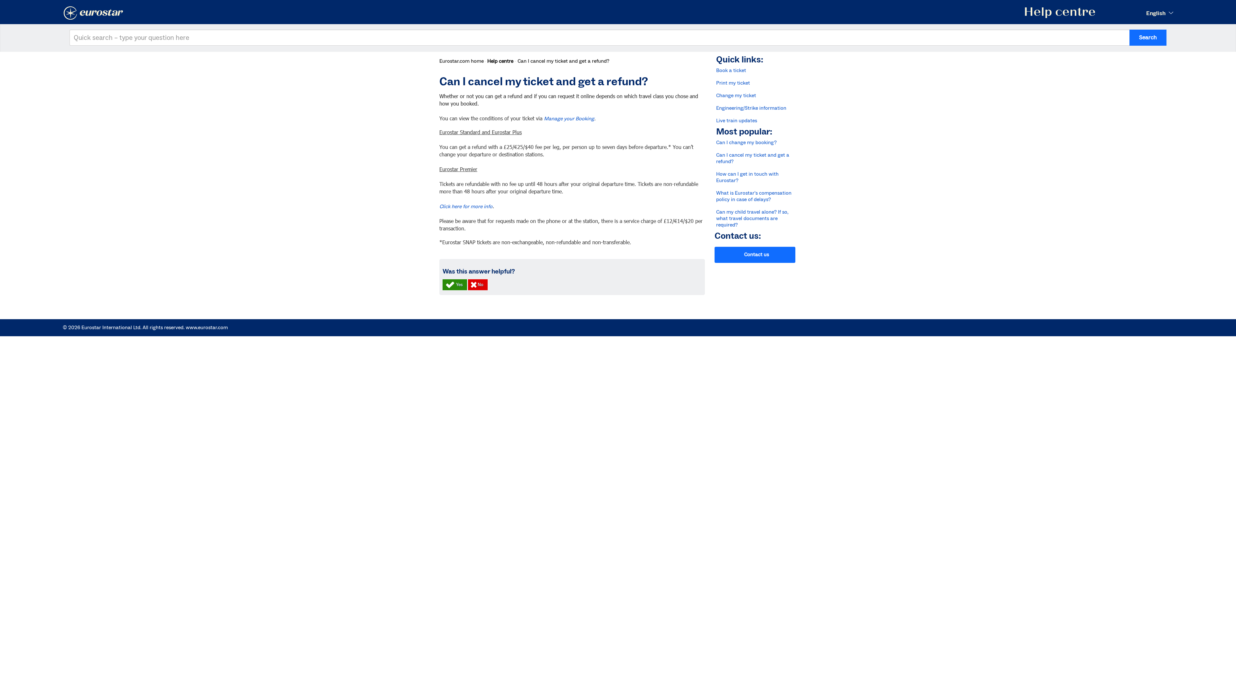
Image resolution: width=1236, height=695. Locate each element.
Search (1148, 37)
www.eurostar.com (207, 327)
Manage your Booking (569, 119)
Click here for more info (465, 206)
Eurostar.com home (461, 61)
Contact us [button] (756, 254)
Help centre (500, 61)
